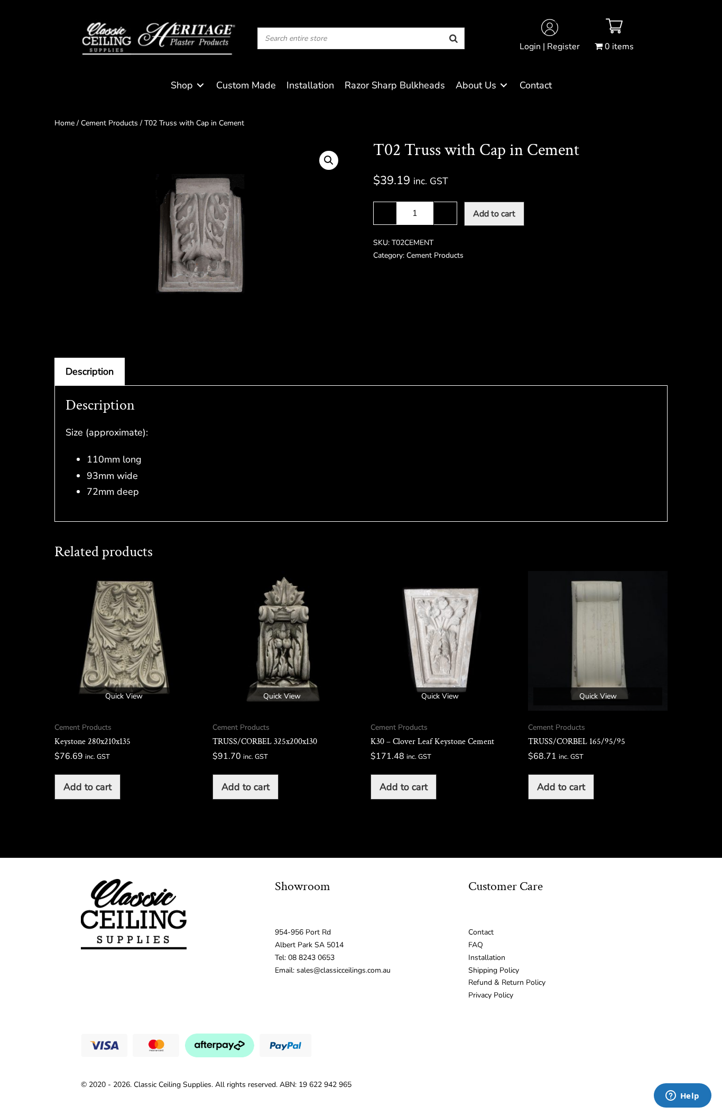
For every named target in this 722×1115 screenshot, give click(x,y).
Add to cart (494, 214)
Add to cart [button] (87, 787)
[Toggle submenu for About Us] (503, 85)
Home (64, 123)
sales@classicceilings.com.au (344, 970)
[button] (328, 160)
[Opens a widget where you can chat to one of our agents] (682, 1096)
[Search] (453, 38)
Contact (481, 932)
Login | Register (550, 46)
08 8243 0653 (311, 958)
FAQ (475, 945)
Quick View (124, 696)
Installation (486, 958)
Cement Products (109, 123)
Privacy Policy (490, 995)
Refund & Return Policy (506, 982)
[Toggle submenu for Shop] (200, 85)
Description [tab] (90, 371)
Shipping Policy (493, 970)
